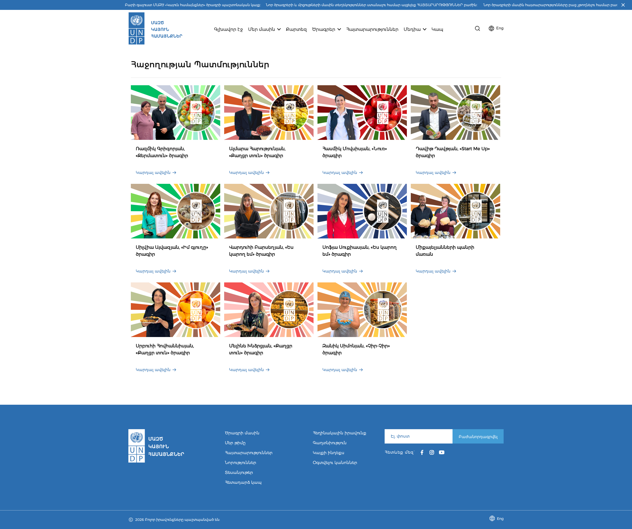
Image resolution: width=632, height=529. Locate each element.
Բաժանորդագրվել (478, 436)
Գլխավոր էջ (228, 29)
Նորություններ (240, 462)
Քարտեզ (296, 29)
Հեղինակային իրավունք (339, 433)
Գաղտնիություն (330, 443)
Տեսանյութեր (239, 472)
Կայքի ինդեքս (328, 452)
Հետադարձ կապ (243, 482)
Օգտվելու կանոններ (335, 462)
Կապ (437, 29)
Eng (500, 28)
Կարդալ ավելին (153, 172)
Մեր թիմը (235, 443)
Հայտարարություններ (372, 29)
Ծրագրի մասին (242, 433)
